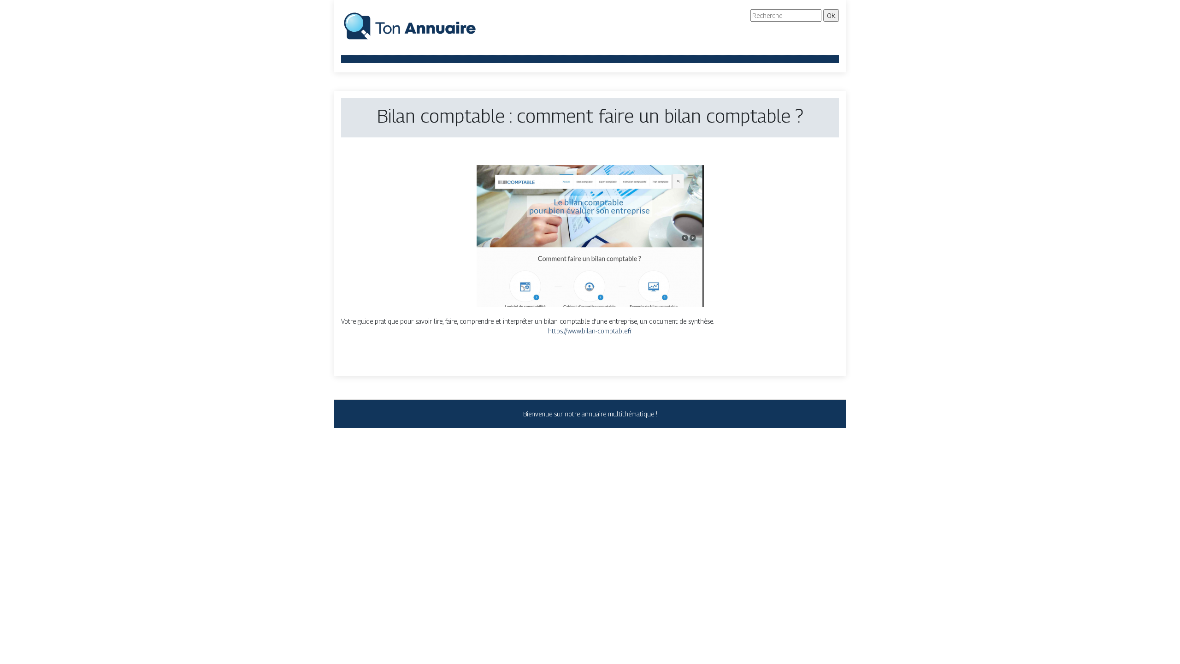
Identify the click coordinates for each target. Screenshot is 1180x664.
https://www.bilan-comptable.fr (590, 331)
